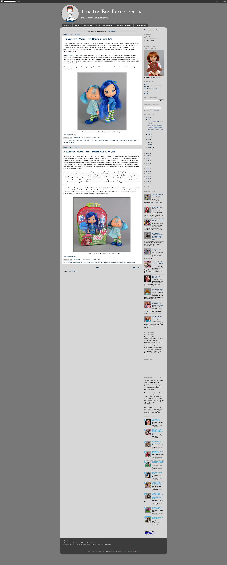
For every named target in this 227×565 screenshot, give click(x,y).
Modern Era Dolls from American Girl (158, 517)
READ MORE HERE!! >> (70, 134)
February (150, 147)
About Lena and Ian (104, 25)
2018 (147, 171)
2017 (147, 173)
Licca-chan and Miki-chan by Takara (157, 317)
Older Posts (136, 267)
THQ (72, 142)
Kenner (111, 140)
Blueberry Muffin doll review (90, 140)
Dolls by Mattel (157, 195)
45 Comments (155, 458)
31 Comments (155, 426)
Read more (160, 425)
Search (77, 25)
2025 (147, 153)
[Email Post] (99, 137)
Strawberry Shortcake (126, 262)
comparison (101, 140)
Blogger (136, 551)
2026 (147, 117)
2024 (147, 155)
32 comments (77, 259)
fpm (126, 551)
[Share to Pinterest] (71, 138)
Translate (156, 110)
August (150, 119)
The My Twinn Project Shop (151, 89)
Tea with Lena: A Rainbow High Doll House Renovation (156, 484)
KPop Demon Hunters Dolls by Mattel (155, 130)
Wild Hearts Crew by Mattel (157, 473)
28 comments (77, 137)
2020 (147, 166)
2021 (147, 163)
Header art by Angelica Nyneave (152, 30)
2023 (147, 158)
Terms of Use (140, 25)
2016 (147, 176)
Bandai (80, 140)
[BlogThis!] (66, 138)
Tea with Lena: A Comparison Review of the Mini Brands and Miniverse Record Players (157, 236)
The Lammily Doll (156, 249)
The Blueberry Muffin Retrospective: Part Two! (87, 38)
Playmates (115, 140)
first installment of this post (74, 55)
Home (97, 267)
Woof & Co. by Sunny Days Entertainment (157, 289)
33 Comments (155, 490)
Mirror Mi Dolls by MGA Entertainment (157, 208)
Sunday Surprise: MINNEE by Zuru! (155, 122)
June (149, 137)
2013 (147, 184)
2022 (147, 161)
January (150, 150)
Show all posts (112, 31)
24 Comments (155, 449)
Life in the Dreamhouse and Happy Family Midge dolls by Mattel (158, 303)
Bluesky (146, 93)
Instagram (146, 86)
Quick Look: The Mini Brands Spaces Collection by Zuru (158, 263)
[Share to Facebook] (69, 138)
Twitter (146, 91)
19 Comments (155, 504)
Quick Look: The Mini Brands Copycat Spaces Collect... (155, 126)
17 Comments (155, 439)
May (149, 139)
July (149, 134)
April (149, 142)
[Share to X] (68, 138)
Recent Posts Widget (147, 527)
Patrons (67, 25)
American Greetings (73, 140)
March (149, 144)
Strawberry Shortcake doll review (127, 140)
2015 (147, 179)
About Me (88, 25)
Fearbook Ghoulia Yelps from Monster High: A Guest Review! (158, 463)
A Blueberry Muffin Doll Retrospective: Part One (89, 151)
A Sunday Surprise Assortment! (156, 507)
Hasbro (106, 140)
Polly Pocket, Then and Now (157, 221)
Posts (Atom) (73, 271)
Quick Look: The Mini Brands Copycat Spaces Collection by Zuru (157, 431)
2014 (147, 181)
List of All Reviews (123, 25)
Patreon (146, 84)
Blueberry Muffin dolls (104, 262)
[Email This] (64, 138)
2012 (147, 186)
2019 (147, 168)
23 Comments (155, 469)
